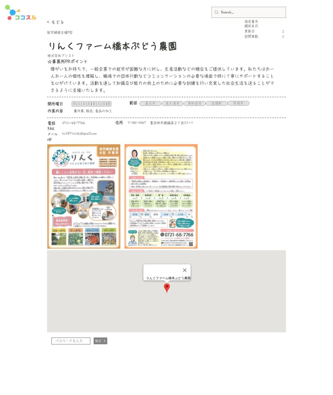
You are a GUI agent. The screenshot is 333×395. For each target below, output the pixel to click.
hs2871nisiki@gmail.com (79, 133)
